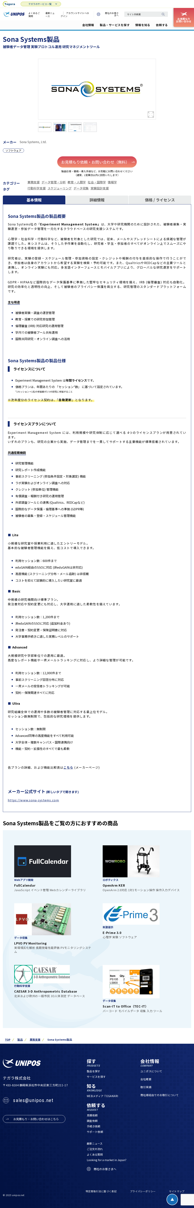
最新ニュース (50, 14)
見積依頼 (92, 1115)
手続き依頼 (93, 1126)
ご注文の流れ (95, 1149)
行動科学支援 (36, 188)
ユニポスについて (151, 1071)
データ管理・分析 (53, 182)
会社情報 (88, 25)
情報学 (112, 182)
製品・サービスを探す (115, 25)
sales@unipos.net (33, 1100)
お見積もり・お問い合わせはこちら (36, 1119)
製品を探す (93, 1071)
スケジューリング (60, 188)
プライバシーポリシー (143, 1191)
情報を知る (142, 25)
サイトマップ (177, 1191)
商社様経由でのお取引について (159, 1095)
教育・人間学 (77, 182)
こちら (68, 767)
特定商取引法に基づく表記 (101, 1191)
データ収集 (81, 188)
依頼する (162, 25)
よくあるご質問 (34, 14)
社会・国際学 (97, 182)
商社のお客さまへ (112, 14)
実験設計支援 (100, 188)
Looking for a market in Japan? (106, 1160)
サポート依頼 (95, 1131)
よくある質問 (95, 1154)
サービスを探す (96, 1076)
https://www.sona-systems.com (33, 800)
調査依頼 (92, 1120)
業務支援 (33, 182)
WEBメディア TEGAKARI (102, 1096)
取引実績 (145, 1087)
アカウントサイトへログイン (75, 14)
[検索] (163, 14)
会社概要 (145, 1079)
